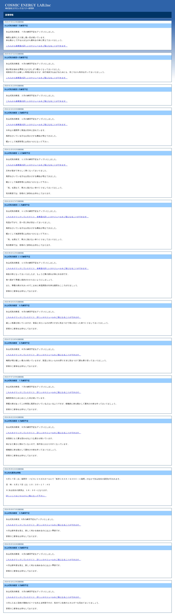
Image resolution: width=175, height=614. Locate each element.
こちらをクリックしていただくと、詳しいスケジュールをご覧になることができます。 (43, 317)
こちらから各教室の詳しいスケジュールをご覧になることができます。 (37, 46)
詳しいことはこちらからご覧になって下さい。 (26, 496)
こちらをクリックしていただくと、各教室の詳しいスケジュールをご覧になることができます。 (47, 217)
